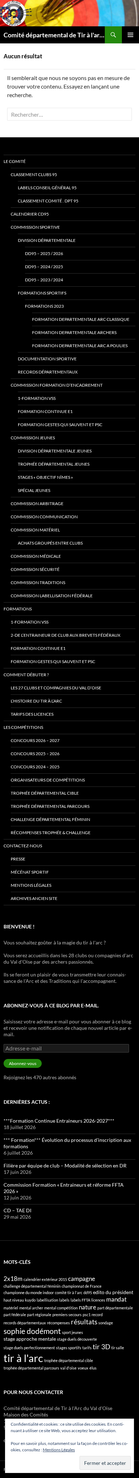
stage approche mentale (30, 1339)
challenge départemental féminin (32, 1286)
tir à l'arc (23, 1358)
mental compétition (61, 1307)
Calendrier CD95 (30, 214)
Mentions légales (31, 885)
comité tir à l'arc (68, 1292)
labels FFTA (80, 1300)
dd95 (87, 1292)
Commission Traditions (38, 582)
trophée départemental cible (68, 1360)
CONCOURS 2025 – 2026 (35, 753)
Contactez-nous (23, 845)
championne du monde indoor (29, 1292)
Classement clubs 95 (34, 174)
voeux (83, 1368)
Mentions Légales (59, 1449)
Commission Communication (44, 516)
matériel (11, 1307)
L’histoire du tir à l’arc (36, 701)
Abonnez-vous (22, 1063)
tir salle (117, 1347)
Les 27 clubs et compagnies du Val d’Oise (56, 687)
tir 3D (101, 1346)
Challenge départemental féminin (50, 819)
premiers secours (67, 1314)
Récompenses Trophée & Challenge (51, 832)
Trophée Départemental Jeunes (53, 464)
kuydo (30, 1300)
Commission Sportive (35, 227)
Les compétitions (23, 727)
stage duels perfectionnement (29, 1347)
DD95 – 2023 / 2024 (44, 279)
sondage (105, 1322)
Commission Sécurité (35, 569)
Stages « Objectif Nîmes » (45, 477)
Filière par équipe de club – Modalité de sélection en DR (65, 1165)
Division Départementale (47, 240)
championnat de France (82, 1286)
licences (98, 1300)
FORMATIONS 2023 (44, 306)
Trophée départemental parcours (50, 806)
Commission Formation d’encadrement (57, 385)
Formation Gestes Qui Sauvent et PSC (60, 424)
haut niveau (14, 1300)
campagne (81, 1278)
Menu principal (130, 34)
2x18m (13, 1278)
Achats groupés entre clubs (50, 543)
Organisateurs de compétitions (48, 780)
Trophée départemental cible (45, 793)
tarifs (87, 1347)
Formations (18, 608)
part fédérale (15, 1314)
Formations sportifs (42, 293)
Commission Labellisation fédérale (52, 595)
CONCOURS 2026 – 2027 (35, 740)
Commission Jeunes (33, 437)
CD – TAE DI (17, 1210)
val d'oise (68, 1368)
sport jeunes (72, 1332)
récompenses (58, 1322)
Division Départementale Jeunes (55, 451)
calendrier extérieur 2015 (45, 1279)
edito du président (113, 1292)
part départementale (115, 1307)
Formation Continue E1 (45, 411)
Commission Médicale (36, 556)
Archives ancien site (34, 898)
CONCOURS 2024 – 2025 (35, 766)
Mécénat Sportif (30, 872)
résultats (84, 1322)
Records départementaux (48, 372)
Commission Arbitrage (37, 503)
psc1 (87, 1314)
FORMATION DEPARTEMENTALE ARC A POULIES (80, 345)
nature (87, 1307)
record (97, 1314)
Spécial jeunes (34, 490)
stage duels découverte (77, 1339)
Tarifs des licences (32, 714)
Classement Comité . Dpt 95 (48, 200)
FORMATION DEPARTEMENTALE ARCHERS (74, 332)
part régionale (39, 1314)
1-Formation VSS (37, 398)
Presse (18, 859)
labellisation (47, 1300)
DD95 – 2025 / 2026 (44, 253)
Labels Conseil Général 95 (47, 187)
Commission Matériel (35, 530)
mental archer (31, 1307)
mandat (116, 1299)
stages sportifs (68, 1347)
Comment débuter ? (26, 674)
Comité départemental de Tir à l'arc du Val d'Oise (54, 35)
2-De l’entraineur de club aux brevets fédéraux (65, 635)
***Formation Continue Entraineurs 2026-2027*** (59, 1121)
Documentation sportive (47, 358)
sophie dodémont (32, 1330)
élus (93, 1368)
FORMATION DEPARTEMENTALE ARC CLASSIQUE (80, 319)
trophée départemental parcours (31, 1368)
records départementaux (25, 1322)
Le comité (15, 161)
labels (64, 1300)
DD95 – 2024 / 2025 (44, 266)
